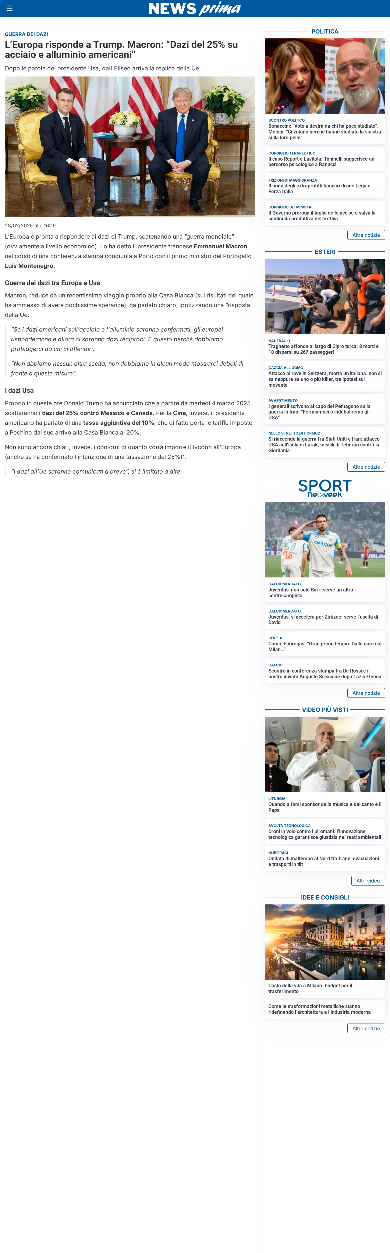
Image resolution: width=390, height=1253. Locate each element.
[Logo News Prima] (195, 8)
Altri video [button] (368, 881)
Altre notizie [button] (366, 235)
